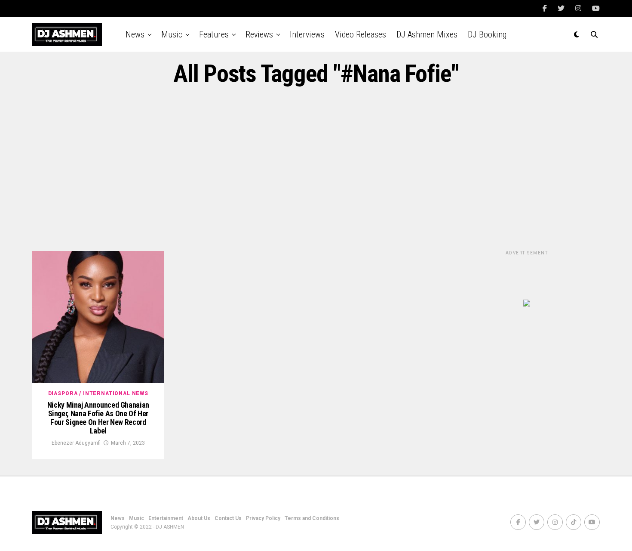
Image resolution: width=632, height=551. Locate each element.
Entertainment (165, 518)
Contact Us (228, 518)
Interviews (307, 34)
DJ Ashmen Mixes (426, 34)
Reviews (259, 34)
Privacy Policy (263, 518)
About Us (198, 518)
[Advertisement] (316, 169)
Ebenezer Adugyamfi (76, 443)
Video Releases (360, 34)
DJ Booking (487, 34)
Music (171, 34)
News (135, 34)
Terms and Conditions (312, 518)
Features (214, 34)
